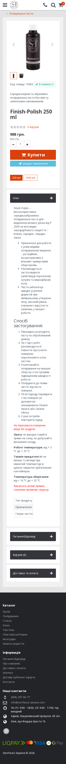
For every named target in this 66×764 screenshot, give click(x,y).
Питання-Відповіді (14, 659)
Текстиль (8, 630)
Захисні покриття (13, 643)
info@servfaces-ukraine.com (28, 702)
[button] (61, 6)
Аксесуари (9, 639)
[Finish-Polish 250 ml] (33, 47)
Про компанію (11, 663)
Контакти (9, 682)
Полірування (10, 616)
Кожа (6, 625)
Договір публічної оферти (19, 677)
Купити (35, 155)
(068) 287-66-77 (20, 697)
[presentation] (14, 44)
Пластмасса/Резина (15, 634)
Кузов (6, 611)
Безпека (8, 672)
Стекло (7, 620)
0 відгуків (33, 127)
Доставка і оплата (14, 668)
